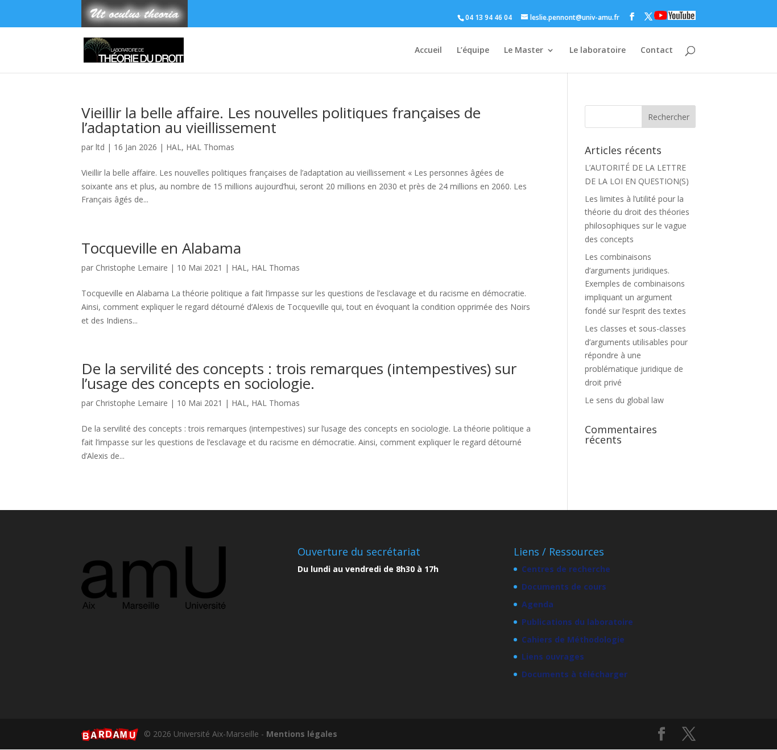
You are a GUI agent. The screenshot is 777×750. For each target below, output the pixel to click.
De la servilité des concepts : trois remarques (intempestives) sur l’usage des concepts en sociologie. (298, 375)
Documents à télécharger (574, 674)
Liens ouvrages (553, 656)
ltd (100, 147)
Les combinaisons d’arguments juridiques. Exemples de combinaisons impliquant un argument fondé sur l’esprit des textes (635, 283)
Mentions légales (301, 733)
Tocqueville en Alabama (161, 248)
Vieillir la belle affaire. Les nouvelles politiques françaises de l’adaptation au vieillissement (281, 120)
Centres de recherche (566, 568)
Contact (656, 50)
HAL (173, 147)
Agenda (537, 604)
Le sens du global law (624, 400)
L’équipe (473, 50)
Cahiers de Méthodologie (573, 639)
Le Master (523, 50)
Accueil (428, 50)
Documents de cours (564, 586)
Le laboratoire (597, 50)
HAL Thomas (210, 147)
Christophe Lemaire (132, 267)
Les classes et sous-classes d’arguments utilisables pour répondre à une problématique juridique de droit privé (636, 355)
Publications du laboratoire (577, 621)
